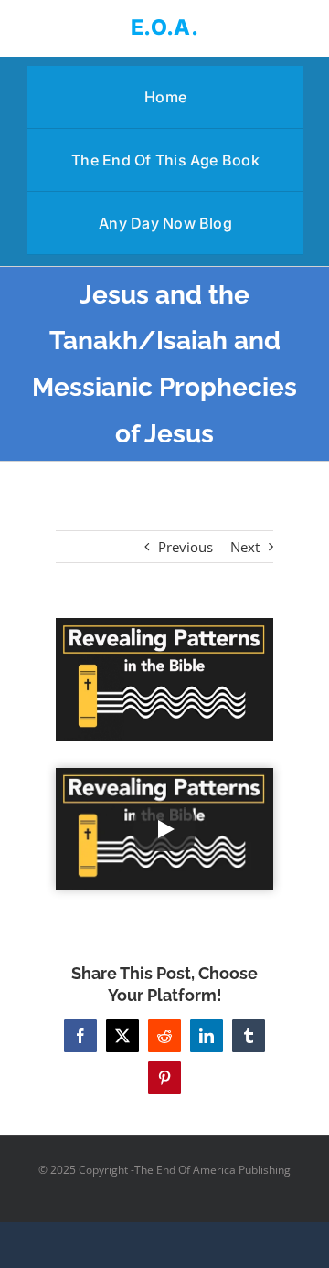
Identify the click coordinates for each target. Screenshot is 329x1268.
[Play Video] (164, 829)
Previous (185, 547)
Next (245, 547)
